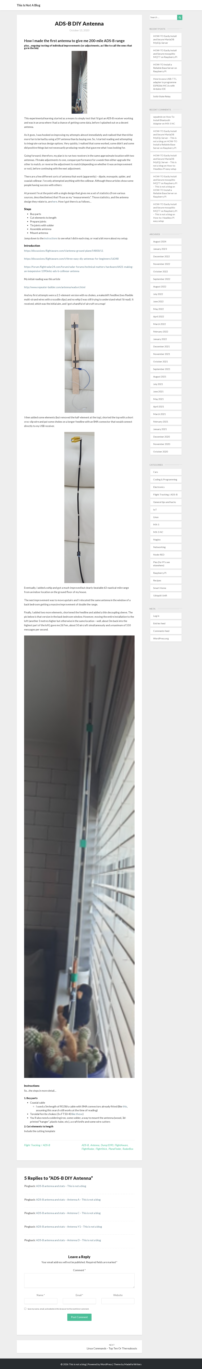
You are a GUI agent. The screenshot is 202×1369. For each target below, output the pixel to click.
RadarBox (128, 1148)
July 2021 (158, 384)
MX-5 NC (158, 532)
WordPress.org (161, 638)
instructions (50, 238)
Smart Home (159, 587)
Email (79, 1295)
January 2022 (160, 339)
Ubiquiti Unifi (160, 595)
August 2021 (159, 376)
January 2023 (160, 248)
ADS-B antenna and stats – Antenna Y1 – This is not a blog (69, 1226)
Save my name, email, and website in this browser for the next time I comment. (58, 1309)
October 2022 (160, 271)
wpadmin (158, 116)
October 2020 (160, 451)
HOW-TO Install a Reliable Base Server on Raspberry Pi (165, 68)
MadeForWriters (133, 1364)
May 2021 (158, 399)
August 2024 (159, 241)
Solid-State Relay (162, 96)
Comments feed (161, 630)
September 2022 (161, 279)
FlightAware (121, 1145)
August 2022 (159, 286)
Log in (156, 615)
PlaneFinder (115, 1148)
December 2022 (161, 256)
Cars (155, 471)
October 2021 (160, 361)
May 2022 (158, 308)
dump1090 (107, 1145)
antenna (94, 1145)
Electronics (159, 487)
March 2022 (159, 324)
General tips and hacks (164, 502)
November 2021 (161, 354)
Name (41, 1295)
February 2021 (160, 421)
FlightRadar (88, 1148)
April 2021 (158, 406)
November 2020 (161, 444)
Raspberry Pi (159, 572)
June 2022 (158, 301)
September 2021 (161, 369)
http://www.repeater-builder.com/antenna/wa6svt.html (54, 287)
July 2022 (158, 294)
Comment (79, 1270)
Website (118, 1295)
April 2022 (158, 316)
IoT (155, 509)
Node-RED (158, 554)
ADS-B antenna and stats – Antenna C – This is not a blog (68, 1213)
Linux (156, 517)
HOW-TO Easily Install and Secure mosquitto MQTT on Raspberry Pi (165, 53)
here (54, 201)
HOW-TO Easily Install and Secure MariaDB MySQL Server (165, 39)
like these (77, 1114)
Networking (159, 547)
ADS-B (85, 1145)
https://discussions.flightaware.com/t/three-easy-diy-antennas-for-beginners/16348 (71, 258)
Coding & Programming (165, 479)
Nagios (157, 539)
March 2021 (159, 414)
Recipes (157, 580)
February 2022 (160, 331)
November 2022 (161, 263)
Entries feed (159, 623)
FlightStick (101, 1148)
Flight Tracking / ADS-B (37, 1145)
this (125, 1106)
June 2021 (158, 391)
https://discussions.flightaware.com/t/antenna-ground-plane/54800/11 (63, 250)
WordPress (106, 1364)
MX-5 (156, 524)
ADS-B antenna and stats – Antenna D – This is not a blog (68, 1240)
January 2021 (160, 429)
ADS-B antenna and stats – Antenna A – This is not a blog (68, 1199)
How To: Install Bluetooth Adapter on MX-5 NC (164, 120)
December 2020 (161, 436)
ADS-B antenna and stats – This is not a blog (61, 1186)
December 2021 (161, 346)
